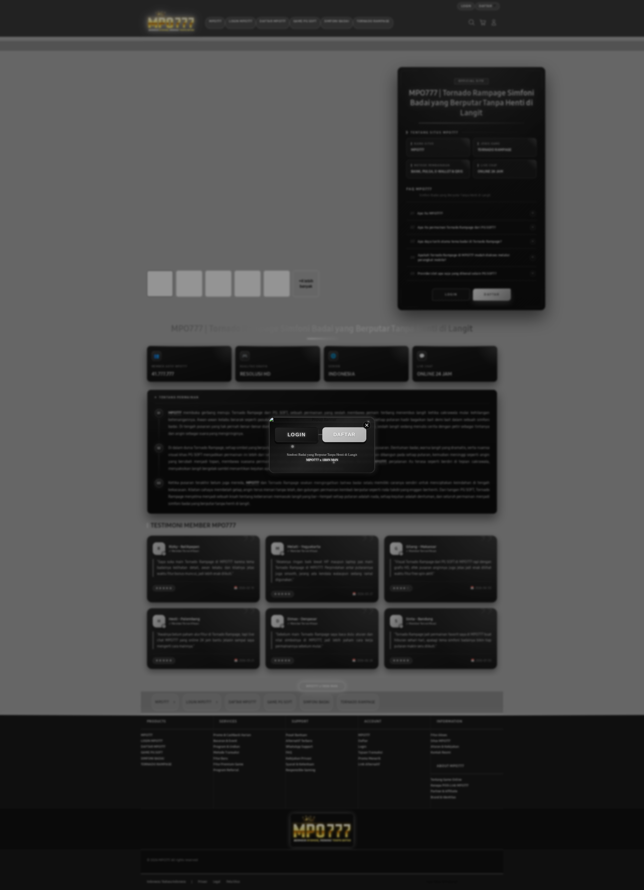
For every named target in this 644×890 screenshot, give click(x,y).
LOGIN (297, 434)
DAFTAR (344, 434)
